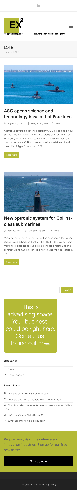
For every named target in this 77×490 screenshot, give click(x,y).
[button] (71, 26)
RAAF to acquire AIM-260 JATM (25, 414)
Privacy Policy (49, 484)
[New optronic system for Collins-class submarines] (38, 191)
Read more (11, 154)
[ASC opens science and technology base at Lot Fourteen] (38, 84)
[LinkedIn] (38, 6)
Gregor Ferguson (39, 123)
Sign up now (38, 461)
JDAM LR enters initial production (26, 420)
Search (67, 290)
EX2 (33, 484)
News (58, 123)
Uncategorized (16, 375)
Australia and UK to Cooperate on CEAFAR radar (34, 399)
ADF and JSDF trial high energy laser (28, 393)
